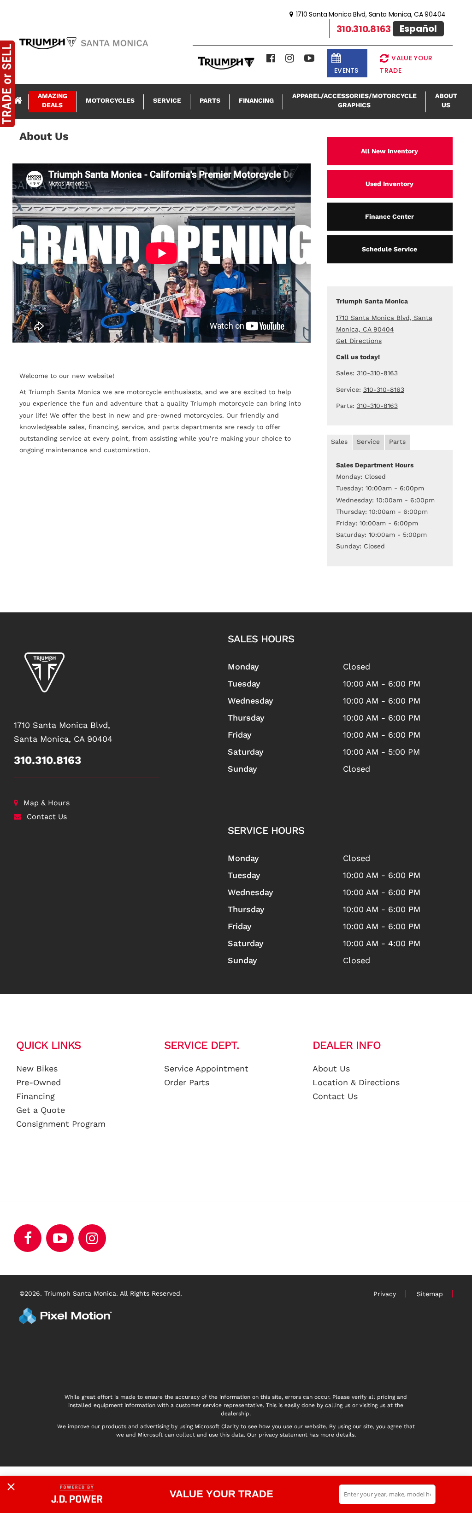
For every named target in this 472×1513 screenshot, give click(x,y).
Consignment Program (61, 1124)
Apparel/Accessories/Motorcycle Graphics (354, 100)
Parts (210, 100)
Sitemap (430, 1294)
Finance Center (389, 216)
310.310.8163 (47, 760)
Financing (256, 100)
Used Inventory (389, 183)
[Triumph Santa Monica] (114, 672)
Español (418, 28)
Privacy (384, 1294)
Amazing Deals (52, 100)
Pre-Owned (38, 1082)
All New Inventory (389, 151)
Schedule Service (389, 249)
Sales (339, 441)
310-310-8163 (377, 373)
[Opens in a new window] (270, 58)
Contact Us (47, 816)
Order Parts (186, 1082)
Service (167, 100)
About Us (446, 100)
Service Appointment (206, 1068)
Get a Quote (40, 1110)
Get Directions (359, 340)
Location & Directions (356, 1082)
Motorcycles (110, 100)
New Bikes (37, 1068)
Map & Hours (47, 802)
